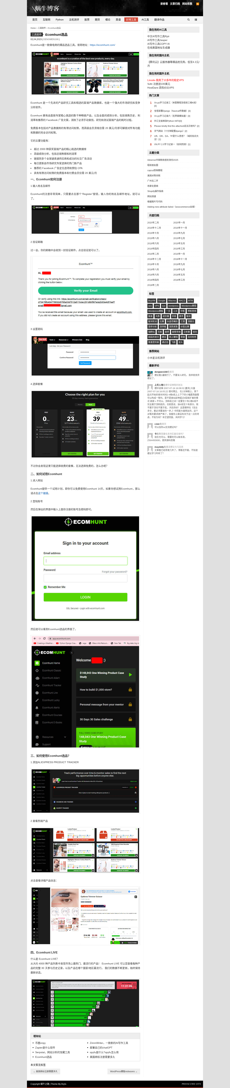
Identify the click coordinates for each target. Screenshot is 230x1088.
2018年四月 (153, 280)
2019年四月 (153, 248)
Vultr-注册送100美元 (158, 83)
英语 (118, 19)
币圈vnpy (40, 1042)
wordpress (173, 306)
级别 (195, 332)
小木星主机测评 (156, 357)
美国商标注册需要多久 (102, 1056)
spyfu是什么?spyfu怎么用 (104, 1052)
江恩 (183, 321)
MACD (182, 300)
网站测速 (151, 196)
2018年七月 (179, 269)
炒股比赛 (185, 326)
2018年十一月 (180, 259)
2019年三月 (179, 248)
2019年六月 (153, 243)
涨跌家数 (173, 326)
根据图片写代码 (154, 201)
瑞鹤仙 (151, 332)
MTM (190, 300)
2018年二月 (153, 285)
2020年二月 (153, 222)
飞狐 (173, 342)
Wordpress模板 (155, 311)
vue (163, 306)
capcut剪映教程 (154, 170)
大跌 (157, 316)
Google (161, 300)
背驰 (183, 337)
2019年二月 (153, 254)
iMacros (172, 300)
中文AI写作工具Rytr (158, 36)
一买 (168, 311)
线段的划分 (153, 337)
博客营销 (192, 311)
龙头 (180, 342)
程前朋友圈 (152, 165)
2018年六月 (153, 275)
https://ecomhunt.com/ (102, 44)
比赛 (162, 321)
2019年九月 (179, 233)
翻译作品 (159, 19)
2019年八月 (153, 238)
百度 (160, 332)
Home (33, 28)
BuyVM (151, 300)
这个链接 (43, 493)
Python (60, 19)
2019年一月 (179, 254)
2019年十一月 (180, 228)
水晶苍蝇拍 (172, 321)
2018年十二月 (154, 259)
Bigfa (63, 1084)
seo (150, 306)
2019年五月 (179, 243)
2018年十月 (153, 264)
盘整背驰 (176, 332)
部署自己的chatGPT (101, 1047)
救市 (181, 316)
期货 (97, 19)
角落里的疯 (153, 342)
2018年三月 (179, 280)
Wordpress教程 (188, 306)
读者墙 (164, 3)
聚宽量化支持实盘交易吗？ (172, 434)
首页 (34, 19)
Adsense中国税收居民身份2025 (162, 160)
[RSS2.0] (197, 4)
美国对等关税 (153, 175)
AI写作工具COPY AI (158, 43)
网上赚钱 (173, 337)
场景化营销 (152, 186)
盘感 (167, 332)
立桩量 (186, 332)
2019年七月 (179, 238)
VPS (157, 306)
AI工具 (145, 19)
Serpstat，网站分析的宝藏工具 (52, 1052)
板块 (188, 316)
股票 (86, 19)
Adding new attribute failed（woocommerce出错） (171, 207)
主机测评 (74, 19)
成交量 (166, 316)
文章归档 (175, 3)
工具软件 (42, 28)
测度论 (191, 321)
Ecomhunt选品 (43, 1056)
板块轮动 (152, 321)
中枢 (182, 311)
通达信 (165, 342)
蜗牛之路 (51, 8)
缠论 (107, 19)
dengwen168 (51, 39)
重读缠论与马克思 (174, 447)
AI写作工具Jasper (157, 40)
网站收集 (187, 3)
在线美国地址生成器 (158, 47)
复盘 (150, 316)
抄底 (174, 316)
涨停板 (163, 326)
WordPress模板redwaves (123, 1071)
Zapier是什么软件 (45, 1047)
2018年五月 (179, 275)
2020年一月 (179, 222)
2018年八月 (153, 269)
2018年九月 (179, 264)
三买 (175, 311)
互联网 (46, 19)
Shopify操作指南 (155, 191)
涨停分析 (152, 326)
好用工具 (131, 19)
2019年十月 (153, 233)
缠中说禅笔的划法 (174, 385)
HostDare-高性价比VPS (160, 87)
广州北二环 (152, 181)
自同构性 (192, 337)
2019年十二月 (154, 228)
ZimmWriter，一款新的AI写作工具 (109, 1042)
